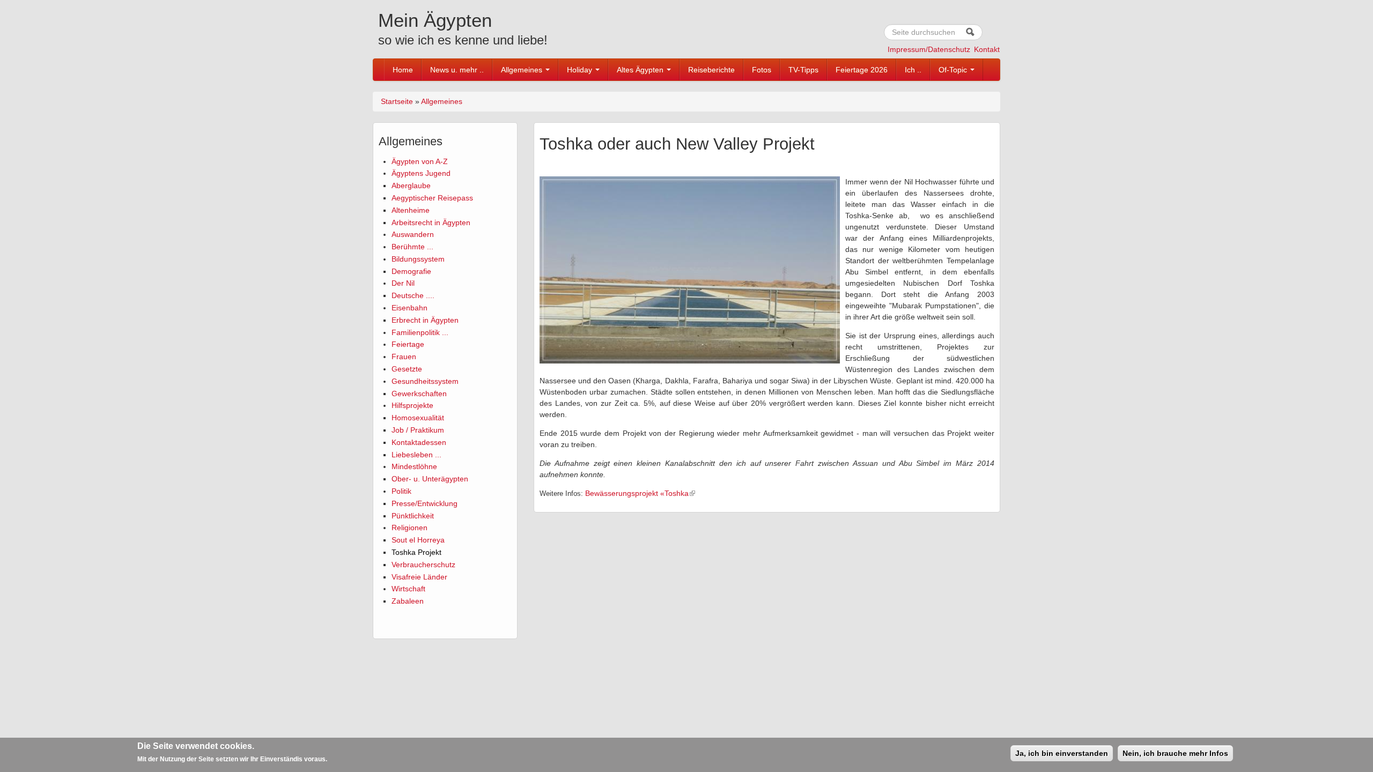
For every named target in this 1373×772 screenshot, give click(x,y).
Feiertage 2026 (862, 69)
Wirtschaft (408, 588)
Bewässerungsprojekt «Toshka (637, 493)
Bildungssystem (418, 259)
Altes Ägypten (641, 69)
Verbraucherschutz (423, 564)
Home (403, 69)
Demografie (411, 271)
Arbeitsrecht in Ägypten (431, 222)
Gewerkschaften (419, 393)
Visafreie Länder (419, 577)
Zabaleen (408, 601)
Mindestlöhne (414, 466)
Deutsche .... (413, 295)
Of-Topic (954, 69)
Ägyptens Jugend (421, 173)
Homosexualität (418, 417)
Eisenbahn (409, 307)
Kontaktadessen (419, 442)
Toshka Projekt (416, 552)
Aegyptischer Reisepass (432, 198)
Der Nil (403, 283)
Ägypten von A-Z (420, 161)
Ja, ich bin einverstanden (1061, 753)
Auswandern (413, 234)
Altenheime (411, 210)
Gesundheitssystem (425, 381)
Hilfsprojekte (412, 405)
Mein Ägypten (435, 20)
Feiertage (408, 344)
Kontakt (987, 49)
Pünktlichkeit (413, 515)
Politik (401, 491)
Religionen (409, 527)
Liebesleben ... (416, 454)
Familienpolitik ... (420, 332)
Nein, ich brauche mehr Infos (1175, 753)
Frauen (404, 356)
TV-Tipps (803, 69)
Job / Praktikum (418, 430)
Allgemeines (522, 69)
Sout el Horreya (418, 540)
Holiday (580, 69)
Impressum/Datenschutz (929, 49)
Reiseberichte (711, 69)
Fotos (761, 69)
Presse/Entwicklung (424, 503)
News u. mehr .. (457, 69)
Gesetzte (407, 369)
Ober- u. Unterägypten (430, 478)
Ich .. (913, 69)
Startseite (397, 101)
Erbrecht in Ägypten (425, 320)
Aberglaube (411, 185)
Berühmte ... (412, 246)
